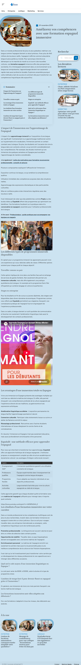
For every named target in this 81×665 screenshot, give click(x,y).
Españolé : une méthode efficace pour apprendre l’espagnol (38, 104)
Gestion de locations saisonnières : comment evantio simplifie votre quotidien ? (8, 641)
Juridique (41, 634)
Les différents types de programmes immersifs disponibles (35, 94)
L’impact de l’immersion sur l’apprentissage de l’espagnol (12, 92)
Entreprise (5, 634)
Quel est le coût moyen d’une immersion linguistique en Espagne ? (37, 110)
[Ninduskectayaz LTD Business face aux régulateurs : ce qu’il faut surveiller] (45, 625)
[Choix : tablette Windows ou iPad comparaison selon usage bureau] (68, 75)
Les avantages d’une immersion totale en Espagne (13, 104)
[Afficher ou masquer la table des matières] (32, 87)
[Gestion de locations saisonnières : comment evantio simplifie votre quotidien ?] (8, 625)
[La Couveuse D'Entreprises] (14, 4)
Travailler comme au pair (11, 99)
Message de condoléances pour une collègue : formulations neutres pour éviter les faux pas (26, 641)
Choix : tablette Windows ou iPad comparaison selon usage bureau (68, 89)
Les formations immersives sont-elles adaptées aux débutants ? (38, 117)
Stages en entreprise (34, 99)
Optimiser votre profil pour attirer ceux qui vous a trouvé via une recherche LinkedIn (68, 115)
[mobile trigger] (3, 4)
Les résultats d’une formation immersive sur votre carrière (12, 109)
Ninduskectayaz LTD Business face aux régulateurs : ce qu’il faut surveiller (44, 640)
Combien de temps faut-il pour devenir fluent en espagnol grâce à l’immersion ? (14, 118)
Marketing (62, 109)
